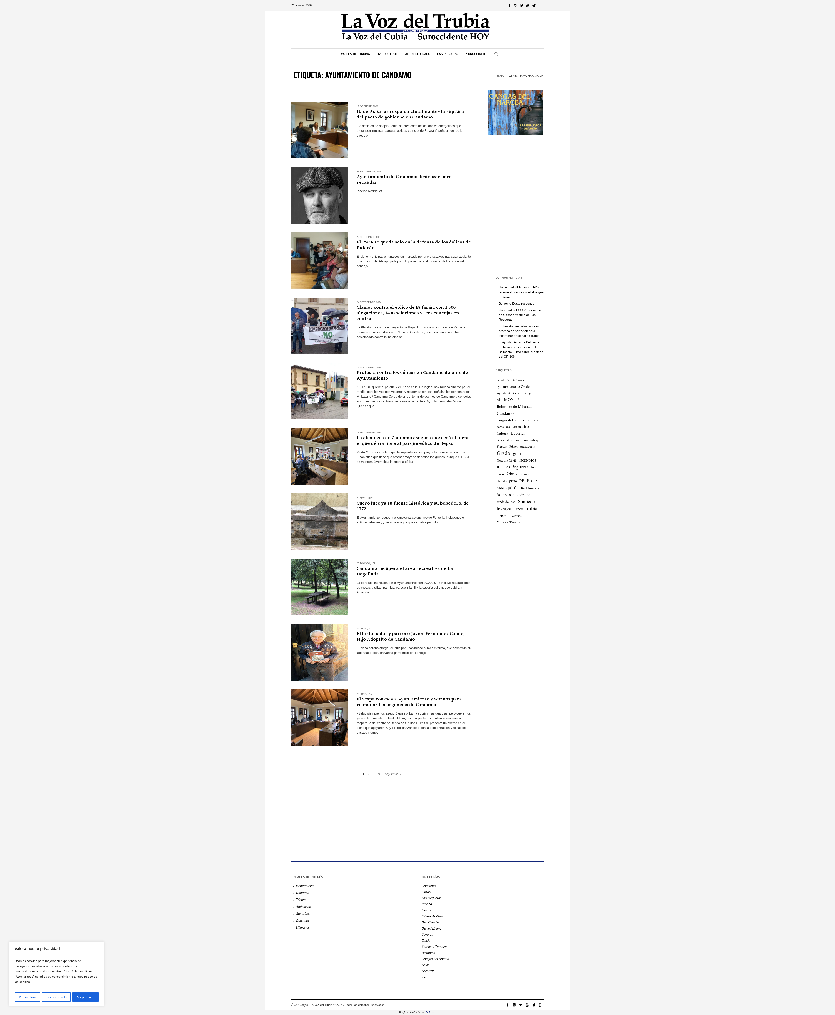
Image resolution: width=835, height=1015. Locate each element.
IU (499, 467)
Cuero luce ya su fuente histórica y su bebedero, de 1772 (413, 506)
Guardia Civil (506, 460)
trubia (531, 508)
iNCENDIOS (527, 460)
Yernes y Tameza (508, 522)
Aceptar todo (85, 997)
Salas (502, 494)
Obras (512, 474)
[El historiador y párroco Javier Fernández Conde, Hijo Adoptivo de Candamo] (319, 652)
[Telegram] (534, 5)
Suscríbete (303, 913)
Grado (503, 453)
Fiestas (502, 446)
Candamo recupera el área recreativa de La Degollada (405, 571)
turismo (503, 515)
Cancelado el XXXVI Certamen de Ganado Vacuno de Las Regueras (520, 314)
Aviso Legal (299, 1005)
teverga (504, 508)
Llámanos (303, 927)
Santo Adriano (431, 928)
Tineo (518, 508)
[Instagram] (515, 5)
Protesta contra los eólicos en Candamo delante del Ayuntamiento (413, 375)
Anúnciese (303, 906)
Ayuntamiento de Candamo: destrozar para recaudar (404, 179)
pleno (513, 480)
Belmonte (428, 953)
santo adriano (519, 494)
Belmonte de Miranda (514, 406)
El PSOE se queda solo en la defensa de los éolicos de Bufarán (414, 245)
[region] (56, 974)
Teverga (427, 934)
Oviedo (502, 481)
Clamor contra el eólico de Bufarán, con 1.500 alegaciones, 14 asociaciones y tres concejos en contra (408, 313)
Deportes (518, 433)
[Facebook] (509, 5)
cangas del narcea (510, 419)
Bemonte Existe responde (516, 303)
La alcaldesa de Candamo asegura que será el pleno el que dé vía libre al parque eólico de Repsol (413, 440)
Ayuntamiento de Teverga (514, 393)
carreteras (533, 420)
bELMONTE (508, 399)
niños (500, 474)
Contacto (302, 920)
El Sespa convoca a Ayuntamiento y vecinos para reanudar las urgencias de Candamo (409, 702)
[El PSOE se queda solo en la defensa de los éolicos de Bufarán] (319, 260)
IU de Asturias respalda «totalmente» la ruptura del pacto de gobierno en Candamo (410, 114)
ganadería (527, 446)
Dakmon (431, 1012)
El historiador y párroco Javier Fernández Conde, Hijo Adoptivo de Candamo (410, 636)
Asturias (518, 380)
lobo (534, 467)
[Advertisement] (381, 813)
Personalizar (27, 997)
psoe (500, 487)
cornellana (503, 427)
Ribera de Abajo (433, 916)
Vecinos (516, 515)
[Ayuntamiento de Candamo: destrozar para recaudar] (319, 195)
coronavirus (521, 426)
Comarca (302, 893)
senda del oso (506, 501)
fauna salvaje (530, 440)
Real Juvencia (530, 488)
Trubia (426, 940)
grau (517, 453)
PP (521, 480)
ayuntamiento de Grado (513, 386)
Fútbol (513, 446)
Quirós (426, 910)
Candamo (505, 413)
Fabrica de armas (508, 440)
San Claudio (430, 922)
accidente (503, 379)
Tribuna (301, 900)
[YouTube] (528, 5)
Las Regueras (516, 466)
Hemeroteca (305, 886)
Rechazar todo (56, 997)
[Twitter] (521, 5)
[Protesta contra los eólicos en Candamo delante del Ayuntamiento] (319, 391)
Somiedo (526, 501)
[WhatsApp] (540, 5)
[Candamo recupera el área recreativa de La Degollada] (319, 587)
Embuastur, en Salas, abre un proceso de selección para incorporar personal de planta (519, 330)
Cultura (502, 433)
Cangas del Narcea (435, 959)
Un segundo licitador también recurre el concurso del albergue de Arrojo (521, 292)
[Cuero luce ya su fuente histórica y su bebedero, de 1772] (319, 521)
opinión (525, 474)
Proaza (533, 480)
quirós (512, 487)
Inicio (500, 76)
